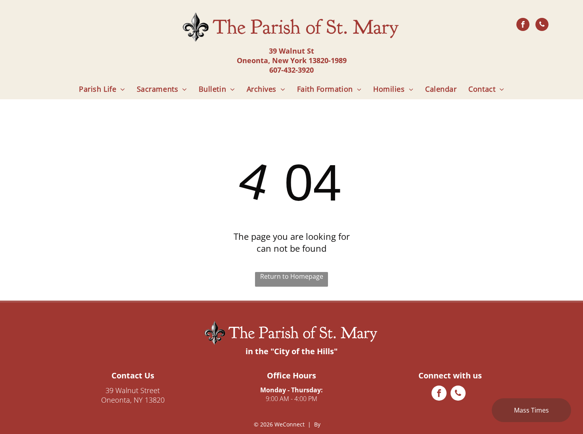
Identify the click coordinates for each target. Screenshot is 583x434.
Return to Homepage (291, 276)
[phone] (541, 25)
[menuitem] (102, 89)
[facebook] (522, 25)
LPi (326, 424)
